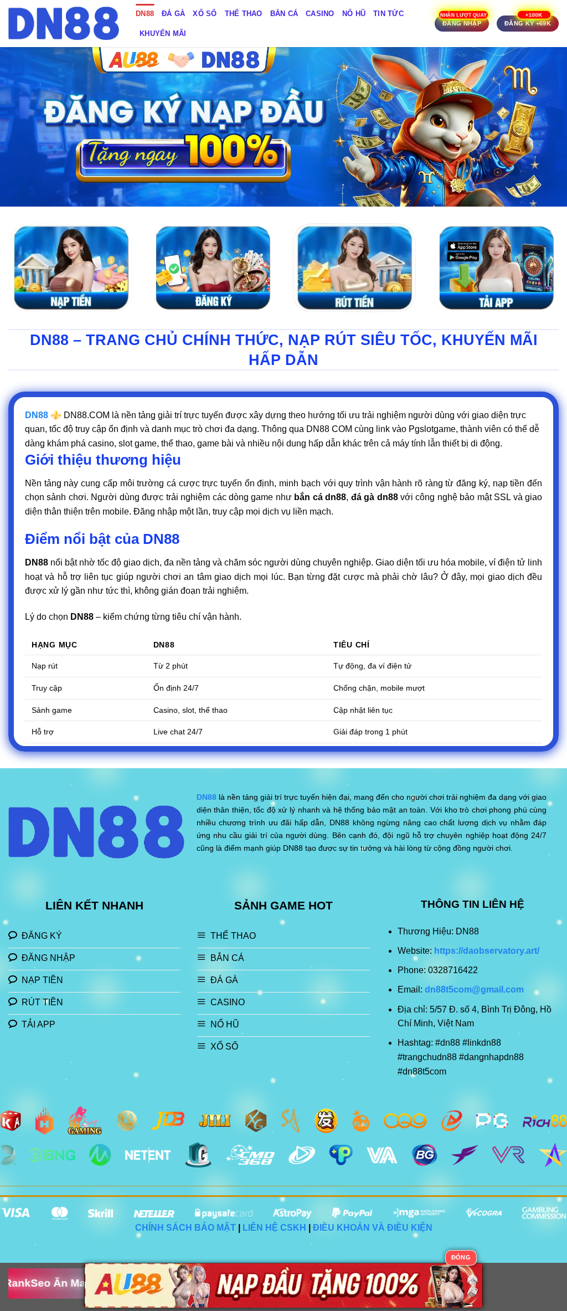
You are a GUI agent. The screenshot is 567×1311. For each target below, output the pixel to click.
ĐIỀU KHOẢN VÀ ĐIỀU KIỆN (372, 1227)
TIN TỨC (388, 13)
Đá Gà (173, 13)
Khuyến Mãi (163, 33)
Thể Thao (243, 13)
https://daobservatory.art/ (486, 950)
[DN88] (63, 23)
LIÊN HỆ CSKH (274, 1227)
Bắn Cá (284, 13)
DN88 (145, 13)
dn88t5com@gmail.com (474, 989)
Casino (320, 13)
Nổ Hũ (353, 13)
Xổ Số (205, 13)
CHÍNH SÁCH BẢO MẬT (185, 1227)
